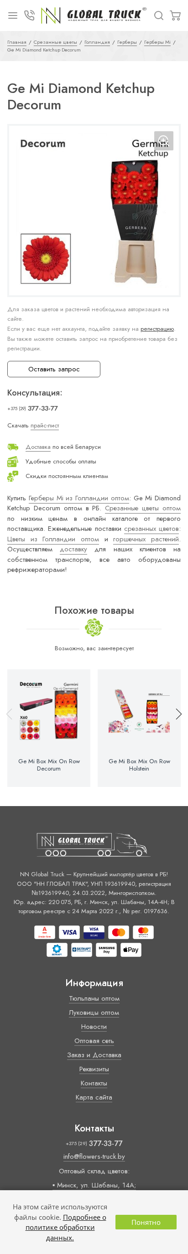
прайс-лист (45, 425)
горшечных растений (146, 539)
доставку (73, 549)
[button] (174, 728)
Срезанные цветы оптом (143, 508)
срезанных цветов (151, 529)
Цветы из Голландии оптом (53, 539)
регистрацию (157, 328)
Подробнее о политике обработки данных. (66, 1227)
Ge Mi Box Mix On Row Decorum (49, 765)
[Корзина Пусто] (175, 15)
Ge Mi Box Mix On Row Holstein (139, 765)
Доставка (38, 446)
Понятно (146, 1222)
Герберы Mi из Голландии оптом (79, 498)
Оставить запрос (54, 369)
